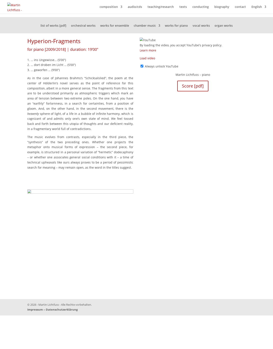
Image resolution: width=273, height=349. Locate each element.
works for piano (176, 26)
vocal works (201, 26)
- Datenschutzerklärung (61, 309)
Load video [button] (147, 58)
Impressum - (35, 309)
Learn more (148, 50)
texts (183, 7)
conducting (200, 7)
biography (221, 7)
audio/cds (135, 7)
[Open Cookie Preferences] (32, 346)
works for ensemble (114, 26)
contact (240, 7)
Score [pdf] (193, 86)
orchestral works (83, 26)
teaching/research (161, 7)
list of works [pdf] (53, 26)
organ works (224, 26)
